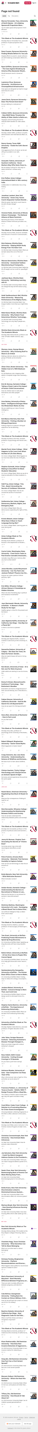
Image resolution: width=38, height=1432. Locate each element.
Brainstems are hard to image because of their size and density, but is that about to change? (14, 689)
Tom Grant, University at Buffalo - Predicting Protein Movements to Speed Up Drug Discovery (13, 938)
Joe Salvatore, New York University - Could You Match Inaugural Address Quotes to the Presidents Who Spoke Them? (14, 1155)
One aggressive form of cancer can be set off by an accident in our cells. (14, 151)
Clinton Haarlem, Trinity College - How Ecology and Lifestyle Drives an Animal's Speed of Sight (13, 772)
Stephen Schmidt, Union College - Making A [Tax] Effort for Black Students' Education (13, 469)
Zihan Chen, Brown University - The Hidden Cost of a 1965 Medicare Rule (14, 369)
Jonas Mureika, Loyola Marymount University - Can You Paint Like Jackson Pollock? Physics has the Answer (14, 571)
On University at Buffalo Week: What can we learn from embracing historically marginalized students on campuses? (13, 1012)
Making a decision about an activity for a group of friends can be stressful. (13, 357)
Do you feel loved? (7, 719)
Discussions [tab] (15, 16)
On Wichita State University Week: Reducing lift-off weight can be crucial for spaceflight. (14, 268)
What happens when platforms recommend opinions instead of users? (14, 1266)
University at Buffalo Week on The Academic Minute (14, 1023)
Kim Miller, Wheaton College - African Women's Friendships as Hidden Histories (13, 588)
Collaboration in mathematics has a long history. (13, 185)
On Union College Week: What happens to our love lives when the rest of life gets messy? (14, 457)
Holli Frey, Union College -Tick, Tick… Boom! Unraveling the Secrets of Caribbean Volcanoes (13, 486)
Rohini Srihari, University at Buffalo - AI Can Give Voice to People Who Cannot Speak (14, 955)
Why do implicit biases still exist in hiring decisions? (13, 657)
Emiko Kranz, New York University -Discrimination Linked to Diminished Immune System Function (14, 1190)
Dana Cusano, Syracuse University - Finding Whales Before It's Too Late (14, 52)
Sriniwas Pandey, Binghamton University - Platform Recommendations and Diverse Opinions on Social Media (13, 1261)
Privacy (21, 1417)
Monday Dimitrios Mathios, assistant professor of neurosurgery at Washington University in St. (14, 925)
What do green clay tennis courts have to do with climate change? (13, 203)
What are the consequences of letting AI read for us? (13, 799)
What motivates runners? (9, 879)
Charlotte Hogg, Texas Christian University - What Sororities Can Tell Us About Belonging (13, 1244)
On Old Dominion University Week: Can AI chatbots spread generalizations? (14, 1401)
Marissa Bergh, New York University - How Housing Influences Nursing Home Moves (14, 1207)
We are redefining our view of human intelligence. (12, 409)
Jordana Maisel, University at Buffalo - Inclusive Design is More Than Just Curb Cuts (13, 990)
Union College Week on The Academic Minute (11, 537)
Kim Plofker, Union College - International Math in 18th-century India (14, 180)
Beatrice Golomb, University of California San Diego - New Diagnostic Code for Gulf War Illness (12, 1313)
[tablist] (10, 16)
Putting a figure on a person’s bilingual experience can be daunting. (13, 426)
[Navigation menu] (4, 3)
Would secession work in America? (12, 73)
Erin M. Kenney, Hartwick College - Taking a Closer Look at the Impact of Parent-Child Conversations (14, 386)
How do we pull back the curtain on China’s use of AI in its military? (14, 1301)
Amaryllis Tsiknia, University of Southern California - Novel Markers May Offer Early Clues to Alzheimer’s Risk (13, 163)
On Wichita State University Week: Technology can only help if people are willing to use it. (13, 320)
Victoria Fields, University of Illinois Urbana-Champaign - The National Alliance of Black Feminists (14, 215)
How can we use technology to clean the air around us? (14, 864)
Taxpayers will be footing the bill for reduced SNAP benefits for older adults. (13, 120)
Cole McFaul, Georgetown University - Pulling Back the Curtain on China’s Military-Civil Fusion (13, 1296)
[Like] (2, 34)
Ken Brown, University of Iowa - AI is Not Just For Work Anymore (14, 668)
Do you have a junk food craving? (11, 1061)
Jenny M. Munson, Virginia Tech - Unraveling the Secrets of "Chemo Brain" (14, 842)
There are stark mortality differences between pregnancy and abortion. (12, 1284)
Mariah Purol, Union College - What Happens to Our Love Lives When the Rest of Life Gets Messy (14, 451)
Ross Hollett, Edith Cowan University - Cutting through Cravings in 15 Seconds (12, 1057)
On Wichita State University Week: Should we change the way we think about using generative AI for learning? (14, 285)
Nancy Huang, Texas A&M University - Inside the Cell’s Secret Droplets (14, 145)
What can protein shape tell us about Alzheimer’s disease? (12, 1045)
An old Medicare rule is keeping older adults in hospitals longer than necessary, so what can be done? (14, 374)
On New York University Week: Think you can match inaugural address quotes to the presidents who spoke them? (14, 1160)
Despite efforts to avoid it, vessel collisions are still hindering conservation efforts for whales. (14, 57)
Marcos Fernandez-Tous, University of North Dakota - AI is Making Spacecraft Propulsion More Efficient (14, 23)
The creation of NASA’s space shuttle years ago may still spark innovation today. (14, 1095)
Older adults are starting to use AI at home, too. (14, 672)
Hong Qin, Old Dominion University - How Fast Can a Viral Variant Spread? (14, 1361)
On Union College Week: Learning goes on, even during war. (14, 526)
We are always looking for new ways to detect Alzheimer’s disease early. (13, 168)
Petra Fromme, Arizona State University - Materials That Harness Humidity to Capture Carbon (14, 859)
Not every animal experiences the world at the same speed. (14, 778)
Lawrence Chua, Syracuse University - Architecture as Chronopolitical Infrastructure (12, 84)
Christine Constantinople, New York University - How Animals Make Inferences (14, 1138)
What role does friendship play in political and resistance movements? (14, 593)
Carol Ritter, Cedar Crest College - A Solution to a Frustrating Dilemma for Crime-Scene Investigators (14, 1107)
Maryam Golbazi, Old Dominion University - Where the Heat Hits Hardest (13, 1378)
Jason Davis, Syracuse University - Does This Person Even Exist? (14, 101)
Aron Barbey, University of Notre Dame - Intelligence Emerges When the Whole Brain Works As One (14, 404)
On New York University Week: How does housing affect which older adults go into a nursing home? (14, 1212)
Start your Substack (14, 1424)
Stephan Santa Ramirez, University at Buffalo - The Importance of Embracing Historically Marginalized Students (14, 1007)
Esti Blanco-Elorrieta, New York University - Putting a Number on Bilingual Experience (13, 421)
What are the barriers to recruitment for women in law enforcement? (13, 895)
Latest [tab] (4, 16)
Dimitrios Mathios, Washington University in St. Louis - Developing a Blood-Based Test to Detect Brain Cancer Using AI (14, 907)
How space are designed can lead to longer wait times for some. (14, 90)
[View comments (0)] (11, 34)
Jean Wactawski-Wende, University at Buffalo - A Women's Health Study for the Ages (14, 606)
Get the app (27, 1424)
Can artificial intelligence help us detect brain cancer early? (13, 912)
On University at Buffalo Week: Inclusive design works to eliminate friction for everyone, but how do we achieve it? (13, 995)
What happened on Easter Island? (11, 746)
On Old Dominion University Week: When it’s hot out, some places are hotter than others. (14, 1384)
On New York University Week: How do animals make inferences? (13, 1143)
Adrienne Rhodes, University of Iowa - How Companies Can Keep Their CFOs (13, 1073)
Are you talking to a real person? (11, 104)
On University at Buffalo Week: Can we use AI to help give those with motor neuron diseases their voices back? (14, 960)
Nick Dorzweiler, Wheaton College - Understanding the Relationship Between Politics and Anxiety (14, 811)
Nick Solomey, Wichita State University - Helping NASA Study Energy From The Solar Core (13, 245)
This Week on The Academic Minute (14, 38)
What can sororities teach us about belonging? (11, 1249)
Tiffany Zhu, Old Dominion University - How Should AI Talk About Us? (13, 1396)
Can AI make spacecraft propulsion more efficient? (13, 28)
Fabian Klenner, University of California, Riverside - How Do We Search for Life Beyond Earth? (13, 701)
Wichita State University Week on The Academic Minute (13, 331)
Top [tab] (9, 16)
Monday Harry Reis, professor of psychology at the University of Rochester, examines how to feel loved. (14, 731)
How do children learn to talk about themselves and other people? (12, 391)
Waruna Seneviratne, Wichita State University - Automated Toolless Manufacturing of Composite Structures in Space (14, 263)
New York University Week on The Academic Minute (13, 1227)
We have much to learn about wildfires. (13, 761)
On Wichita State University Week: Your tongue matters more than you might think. (14, 303)
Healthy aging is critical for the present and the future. (14, 611)
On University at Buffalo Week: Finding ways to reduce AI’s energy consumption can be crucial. (13, 978)
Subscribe (28, 3)
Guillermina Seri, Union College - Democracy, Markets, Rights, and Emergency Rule (13, 503)
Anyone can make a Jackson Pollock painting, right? (12, 576)
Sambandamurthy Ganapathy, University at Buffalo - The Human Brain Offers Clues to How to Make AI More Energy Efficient (14, 972)
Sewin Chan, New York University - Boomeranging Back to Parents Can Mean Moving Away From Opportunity (14, 1172)
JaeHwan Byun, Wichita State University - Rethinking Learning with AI (13, 280)
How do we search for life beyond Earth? (13, 706)
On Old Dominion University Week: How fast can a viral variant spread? (13, 1366)
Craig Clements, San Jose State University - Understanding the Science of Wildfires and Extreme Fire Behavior (13, 757)
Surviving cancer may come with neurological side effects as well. (11, 847)
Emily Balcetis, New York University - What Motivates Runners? (14, 875)
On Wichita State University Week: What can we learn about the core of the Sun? (14, 251)
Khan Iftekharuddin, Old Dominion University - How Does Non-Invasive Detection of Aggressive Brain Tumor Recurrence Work (14, 1344)
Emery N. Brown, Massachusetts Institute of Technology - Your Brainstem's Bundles (13, 684)
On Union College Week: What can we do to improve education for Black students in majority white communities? (14, 474)
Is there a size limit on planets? (10, 627)
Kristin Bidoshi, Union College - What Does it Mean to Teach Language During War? (12, 521)
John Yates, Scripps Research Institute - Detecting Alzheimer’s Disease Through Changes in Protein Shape (13, 1040)
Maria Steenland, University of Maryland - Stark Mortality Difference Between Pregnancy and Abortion (14, 1278)
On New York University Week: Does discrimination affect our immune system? (14, 1195)
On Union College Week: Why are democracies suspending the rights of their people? (14, 509)
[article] (19, 27)
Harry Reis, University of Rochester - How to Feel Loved (14, 716)
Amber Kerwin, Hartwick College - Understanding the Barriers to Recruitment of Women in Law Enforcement (13, 890)
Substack (10, 1428)
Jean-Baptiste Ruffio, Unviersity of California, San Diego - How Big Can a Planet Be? (14, 623)
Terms (26, 1417)
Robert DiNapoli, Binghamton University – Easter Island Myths (13, 742)
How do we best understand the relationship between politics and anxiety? (14, 816)
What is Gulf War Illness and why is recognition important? (12, 1318)
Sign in (34, 3)
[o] (33, 23)
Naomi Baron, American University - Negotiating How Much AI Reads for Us (14, 794)
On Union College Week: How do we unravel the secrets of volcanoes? (12, 491)
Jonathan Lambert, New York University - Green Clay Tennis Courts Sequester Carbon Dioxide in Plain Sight (14, 198)
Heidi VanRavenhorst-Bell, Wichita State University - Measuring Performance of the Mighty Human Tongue (14, 298)
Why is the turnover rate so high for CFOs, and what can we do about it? (14, 1078)
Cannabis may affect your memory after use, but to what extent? (13, 559)
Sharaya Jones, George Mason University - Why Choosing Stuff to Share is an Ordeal (14, 351)
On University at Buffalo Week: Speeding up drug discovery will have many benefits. (14, 943)
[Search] (35, 16)
